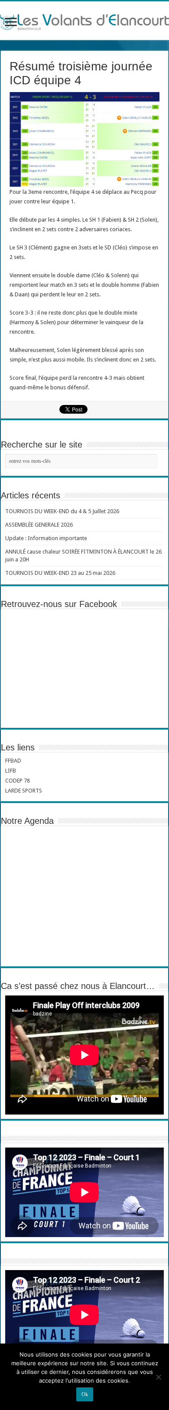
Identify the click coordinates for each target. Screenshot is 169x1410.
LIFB (10, 770)
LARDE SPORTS (23, 790)
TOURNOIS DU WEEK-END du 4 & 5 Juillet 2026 (62, 511)
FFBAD (13, 760)
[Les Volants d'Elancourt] (84, 20)
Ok (84, 1394)
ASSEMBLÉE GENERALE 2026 (39, 524)
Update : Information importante (46, 538)
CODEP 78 (17, 780)
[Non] (158, 1377)
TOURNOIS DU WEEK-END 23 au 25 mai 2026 (60, 573)
